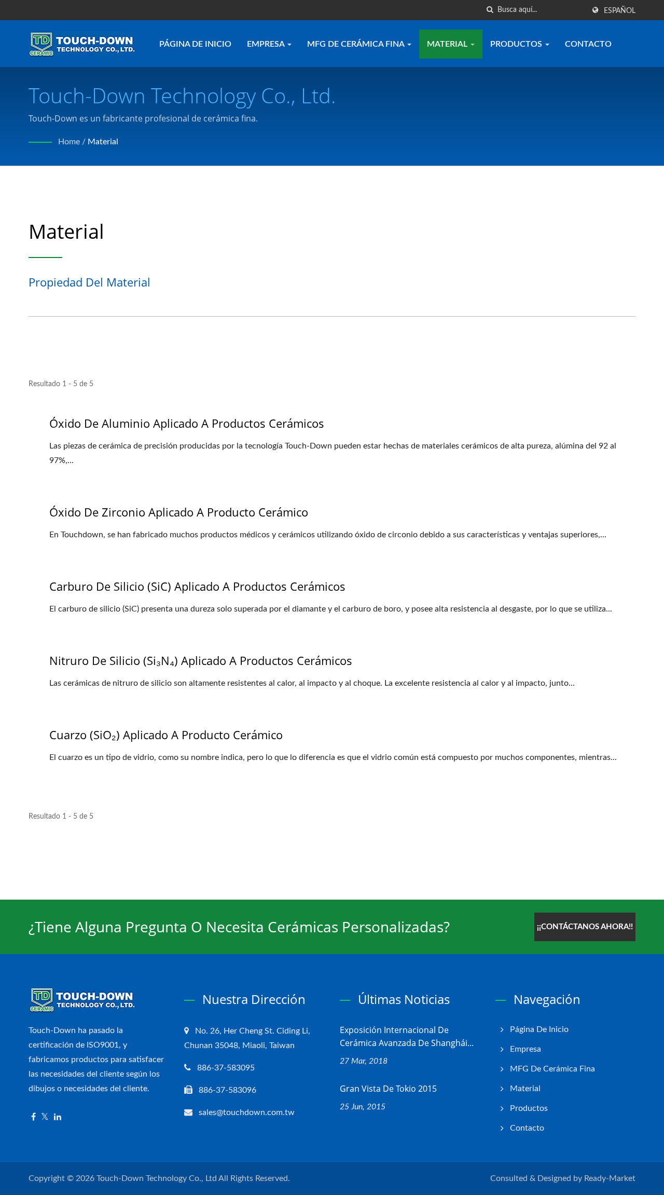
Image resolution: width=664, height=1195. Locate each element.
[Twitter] (45, 1117)
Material (448, 44)
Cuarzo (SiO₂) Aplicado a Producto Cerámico (166, 734)
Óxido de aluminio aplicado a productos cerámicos (186, 423)
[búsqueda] (489, 10)
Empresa (266, 44)
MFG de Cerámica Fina (356, 44)
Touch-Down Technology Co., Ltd (156, 1178)
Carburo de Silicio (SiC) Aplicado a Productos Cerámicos (197, 586)
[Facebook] (33, 1117)
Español (619, 11)
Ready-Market (609, 1178)
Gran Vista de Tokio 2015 (388, 1088)
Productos (517, 44)
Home (69, 142)
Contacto (588, 44)
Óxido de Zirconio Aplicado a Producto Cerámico (178, 512)
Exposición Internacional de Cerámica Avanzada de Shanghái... (407, 1036)
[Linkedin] (57, 1117)
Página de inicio (195, 44)
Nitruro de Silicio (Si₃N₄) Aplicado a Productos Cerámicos (200, 660)
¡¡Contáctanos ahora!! (585, 927)
